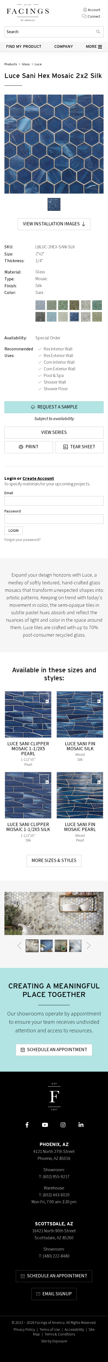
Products (10, 64)
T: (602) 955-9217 (54, 1177)
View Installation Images (51, 224)
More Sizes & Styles (54, 860)
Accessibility (74, 1329)
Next (88, 945)
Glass (26, 64)
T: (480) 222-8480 (54, 1256)
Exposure (59, 1341)
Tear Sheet (82, 447)
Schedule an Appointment (57, 1049)
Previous (19, 945)
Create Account (38, 478)
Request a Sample (57, 407)
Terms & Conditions (60, 1334)
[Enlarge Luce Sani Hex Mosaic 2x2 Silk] (54, 144)
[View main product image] (54, 204)
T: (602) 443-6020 (54, 1195)
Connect (94, 16)
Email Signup (57, 1294)
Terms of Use (50, 1329)
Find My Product (24, 46)
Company (63, 46)
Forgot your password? (22, 540)
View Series (54, 432)
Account (94, 10)
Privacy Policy (24, 1329)
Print (31, 447)
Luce (38, 64)
